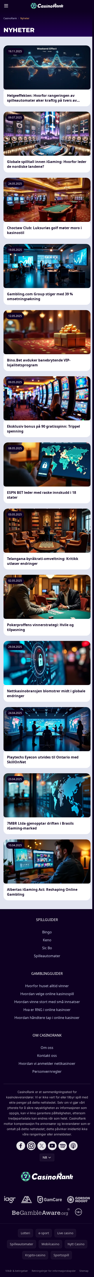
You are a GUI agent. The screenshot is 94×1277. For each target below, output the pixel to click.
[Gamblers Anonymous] (26, 1199)
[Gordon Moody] (78, 1199)
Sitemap (84, 1270)
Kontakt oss (47, 1055)
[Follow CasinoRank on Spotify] (62, 1145)
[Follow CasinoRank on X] (41, 1145)
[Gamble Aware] (41, 1211)
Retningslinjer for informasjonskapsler (54, 1270)
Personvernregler (47, 1071)
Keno (47, 940)
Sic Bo (47, 948)
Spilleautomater (47, 955)
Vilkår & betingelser (16, 1270)
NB (45, 1157)
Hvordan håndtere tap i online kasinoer (47, 1017)
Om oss (47, 1047)
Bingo (47, 932)
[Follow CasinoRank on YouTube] (52, 1145)
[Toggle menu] (6, 5)
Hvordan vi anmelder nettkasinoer (47, 1063)
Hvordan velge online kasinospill (47, 993)
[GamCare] (49, 1199)
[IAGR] (10, 1199)
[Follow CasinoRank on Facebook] (20, 1145)
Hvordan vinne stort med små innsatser (47, 1001)
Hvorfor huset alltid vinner (47, 985)
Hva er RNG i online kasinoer (47, 1009)
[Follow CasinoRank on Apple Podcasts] (73, 1145)
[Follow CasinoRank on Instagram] (31, 1145)
